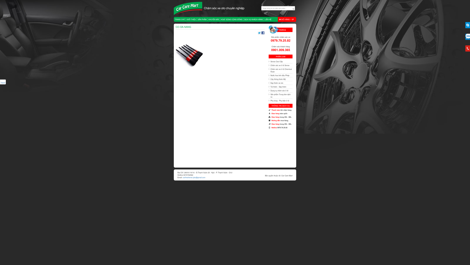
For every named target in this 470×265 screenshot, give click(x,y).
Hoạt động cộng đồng (231, 19)
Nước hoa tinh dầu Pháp (279, 75)
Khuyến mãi (213, 19)
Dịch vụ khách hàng (253, 19)
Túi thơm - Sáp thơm (278, 87)
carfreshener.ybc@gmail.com (194, 177)
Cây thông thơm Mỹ (278, 79)
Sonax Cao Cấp (276, 61)
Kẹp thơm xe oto (276, 83)
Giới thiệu (191, 19)
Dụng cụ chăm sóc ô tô (279, 90)
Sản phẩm (202, 19)
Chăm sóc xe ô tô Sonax (279, 65)
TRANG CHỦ (180, 19)
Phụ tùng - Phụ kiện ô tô (279, 100)
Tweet (3, 82)
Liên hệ (268, 19)
